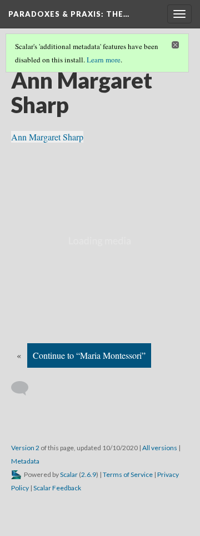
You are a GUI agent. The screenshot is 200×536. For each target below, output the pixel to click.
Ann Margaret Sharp (47, 137)
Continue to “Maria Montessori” (89, 355)
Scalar (69, 474)
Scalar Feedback (57, 488)
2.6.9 (88, 474)
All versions (159, 448)
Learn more (104, 60)
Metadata (25, 461)
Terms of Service (128, 474)
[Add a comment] (24, 388)
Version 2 (25, 448)
